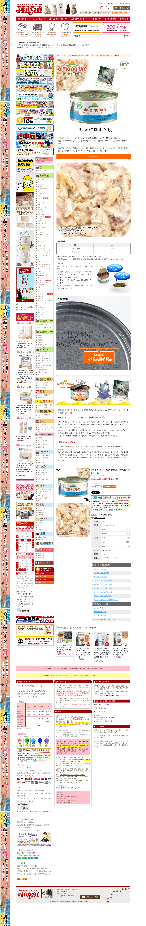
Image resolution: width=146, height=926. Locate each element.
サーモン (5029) (98, 608)
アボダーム (41, 196)
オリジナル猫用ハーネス (45, 405)
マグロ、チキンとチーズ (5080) (103, 580)
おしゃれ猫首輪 (42, 385)
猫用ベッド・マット (44, 472)
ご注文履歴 (109, 3)
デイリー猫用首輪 (43, 383)
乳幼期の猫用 (42, 344)
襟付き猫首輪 (42, 387)
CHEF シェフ (42, 246)
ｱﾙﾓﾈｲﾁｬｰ (40, 198)
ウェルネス (41, 209)
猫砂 (39, 525)
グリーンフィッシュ (44, 234)
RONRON (40, 314)
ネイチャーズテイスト (44, 269)
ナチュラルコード (43, 262)
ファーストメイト (43, 275)
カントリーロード (43, 223)
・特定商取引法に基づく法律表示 (67, 889)
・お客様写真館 (61, 893)
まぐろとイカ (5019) (100, 615)
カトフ (40, 221)
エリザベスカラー (43, 440)
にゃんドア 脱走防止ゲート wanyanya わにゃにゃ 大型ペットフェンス (24, 343)
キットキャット (42, 228)
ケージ (40, 477)
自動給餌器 (41, 512)
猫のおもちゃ (42, 558)
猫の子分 (40, 496)
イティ (40, 205)
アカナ (40, 182)
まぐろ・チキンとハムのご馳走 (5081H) (106, 600)
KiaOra (40, 225)
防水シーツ (41, 447)
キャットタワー (42, 470)
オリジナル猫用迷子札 (44, 395)
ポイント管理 (118, 3)
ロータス (40, 310)
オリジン (40, 218)
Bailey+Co (40, 296)
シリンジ (40, 442)
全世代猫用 (41, 342)
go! (38, 237)
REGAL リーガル (43, 307)
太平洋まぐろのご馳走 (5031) (103, 588)
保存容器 (40, 515)
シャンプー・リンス (44, 539)
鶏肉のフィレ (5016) (100, 569)
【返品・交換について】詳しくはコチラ (68, 788)
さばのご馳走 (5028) (100, 612)
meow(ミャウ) (42, 303)
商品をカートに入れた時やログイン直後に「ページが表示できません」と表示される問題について (73, 668)
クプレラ (40, 232)
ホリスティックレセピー (45, 300)
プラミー (40, 287)
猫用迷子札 (41, 397)
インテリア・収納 (43, 479)
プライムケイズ (42, 282)
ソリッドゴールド (43, 255)
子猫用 (40, 337)
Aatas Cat (40, 184)
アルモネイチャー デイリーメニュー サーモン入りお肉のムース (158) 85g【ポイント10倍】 (24, 408)
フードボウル (42, 508)
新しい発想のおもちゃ (44, 489)
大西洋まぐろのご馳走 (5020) (103, 584)
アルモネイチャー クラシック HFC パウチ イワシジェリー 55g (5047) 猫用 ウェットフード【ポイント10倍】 (83, 653)
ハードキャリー (42, 460)
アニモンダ (41, 193)
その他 (40, 529)
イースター (41, 202)
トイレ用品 (41, 522)
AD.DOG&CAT (42, 189)
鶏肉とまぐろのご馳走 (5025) (103, 596)
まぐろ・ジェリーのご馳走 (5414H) (104, 619)
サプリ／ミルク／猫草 (44, 365)
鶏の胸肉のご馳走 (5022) (101, 573)
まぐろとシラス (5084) (100, 577)
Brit (39, 291)
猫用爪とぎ (41, 474)
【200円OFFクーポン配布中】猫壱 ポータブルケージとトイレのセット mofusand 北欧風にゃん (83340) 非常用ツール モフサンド (25, 468)
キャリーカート (42, 462)
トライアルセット (43, 372)
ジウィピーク (42, 239)
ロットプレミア (42, 312)
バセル (40, 271)
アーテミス (41, 180)
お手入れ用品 (42, 537)
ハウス (40, 481)
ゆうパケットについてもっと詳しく (32, 696)
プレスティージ (42, 294)
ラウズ (40, 305)
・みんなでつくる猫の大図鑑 (66, 896)
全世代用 (80, 55)
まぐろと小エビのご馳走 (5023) (103, 592)
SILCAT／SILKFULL (44, 250)
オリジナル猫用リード (44, 407)
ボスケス (40, 298)
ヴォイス (40, 212)
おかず (40, 363)
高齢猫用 (40, 340)
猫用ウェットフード (44, 356)
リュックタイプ (43, 458)
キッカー (40, 500)
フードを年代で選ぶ (71, 55)
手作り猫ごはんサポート (45, 358)
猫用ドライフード (43, 354)
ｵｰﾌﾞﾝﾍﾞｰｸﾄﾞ (41, 216)
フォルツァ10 (42, 280)
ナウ (39, 259)
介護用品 (40, 438)
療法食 (39, 324)
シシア (40, 243)
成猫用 (40, 335)
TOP (57, 55)
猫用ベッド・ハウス (44, 555)
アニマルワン (42, 191)
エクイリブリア (42, 214)
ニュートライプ (42, 266)
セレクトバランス (43, 253)
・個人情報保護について (64, 891)
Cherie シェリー (42, 248)
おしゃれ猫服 (42, 425)
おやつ (40, 367)
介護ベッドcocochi (43, 445)
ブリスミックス (42, 289)
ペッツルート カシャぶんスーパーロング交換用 (24, 437)
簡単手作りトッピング (44, 360)
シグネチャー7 (42, 241)
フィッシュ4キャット (44, 278)
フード (62, 55)
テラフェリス (42, 257)
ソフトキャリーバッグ (44, 455)
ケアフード (40, 327)
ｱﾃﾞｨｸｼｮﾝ (40, 186)
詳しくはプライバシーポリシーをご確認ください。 (109, 695)
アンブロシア (42, 200)
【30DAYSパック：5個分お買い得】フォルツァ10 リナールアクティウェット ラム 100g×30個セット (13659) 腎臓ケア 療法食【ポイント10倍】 (25, 375)
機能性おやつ (43, 370)
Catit (39, 230)
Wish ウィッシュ (43, 207)
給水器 (40, 510)
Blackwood (41, 284)
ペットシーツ (42, 527)
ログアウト (126, 3)
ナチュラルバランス (44, 264)
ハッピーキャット (43, 273)
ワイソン (40, 316)
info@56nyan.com (104, 704)
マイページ (102, 3)
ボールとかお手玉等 (44, 498)
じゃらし (40, 493)
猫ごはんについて (43, 170)
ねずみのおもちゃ (43, 491)
